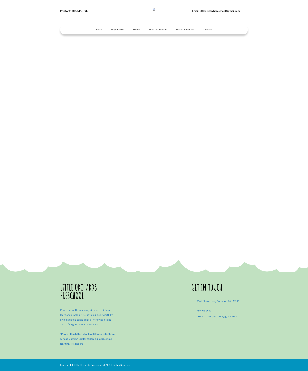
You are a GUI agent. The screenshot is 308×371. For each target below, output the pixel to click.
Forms (136, 29)
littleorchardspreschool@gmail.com (220, 11)
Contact (208, 29)
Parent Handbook (185, 29)
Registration (117, 29)
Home (99, 29)
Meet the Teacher (158, 29)
